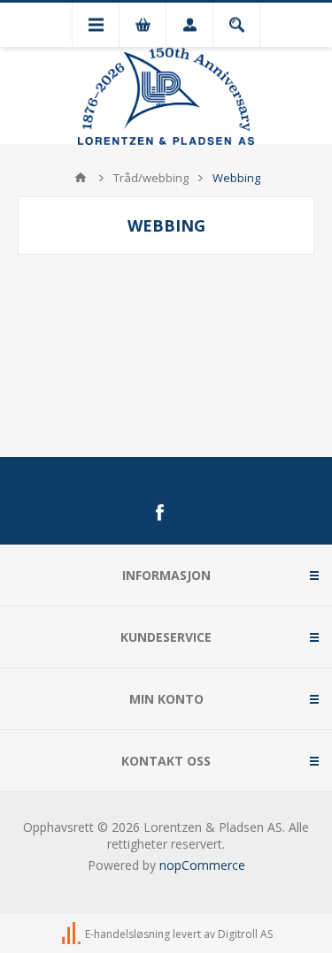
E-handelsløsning (127, 934)
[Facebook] (159, 513)
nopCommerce (202, 865)
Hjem (80, 178)
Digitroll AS (245, 934)
